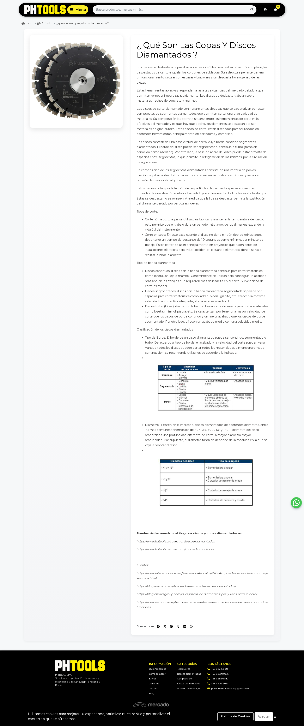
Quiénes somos (157, 668)
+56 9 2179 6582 (219, 678)
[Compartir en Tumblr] (178, 626)
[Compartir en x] (165, 626)
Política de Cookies (235, 716)
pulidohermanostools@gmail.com (230, 688)
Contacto (154, 688)
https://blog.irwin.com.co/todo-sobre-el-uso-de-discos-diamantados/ (186, 586)
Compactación (185, 678)
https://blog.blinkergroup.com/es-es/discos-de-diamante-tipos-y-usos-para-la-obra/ (197, 594)
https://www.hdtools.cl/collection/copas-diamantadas (175, 549)
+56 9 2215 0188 (219, 668)
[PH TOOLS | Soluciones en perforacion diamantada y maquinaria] (42, 10)
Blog (151, 693)
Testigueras (183, 668)
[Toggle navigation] (77, 9)
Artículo (46, 23)
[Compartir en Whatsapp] (191, 626)
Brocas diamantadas (189, 673)
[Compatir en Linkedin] (185, 626)
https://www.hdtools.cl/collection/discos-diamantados (176, 541)
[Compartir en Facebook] (158, 626)
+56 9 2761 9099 (219, 683)
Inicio (29, 23)
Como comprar (157, 673)
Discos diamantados (188, 683)
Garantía (154, 683)
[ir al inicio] (80, 666)
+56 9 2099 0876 (220, 673)
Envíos (152, 678)
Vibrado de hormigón (189, 688)
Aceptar (264, 716)
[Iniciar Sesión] (265, 9)
